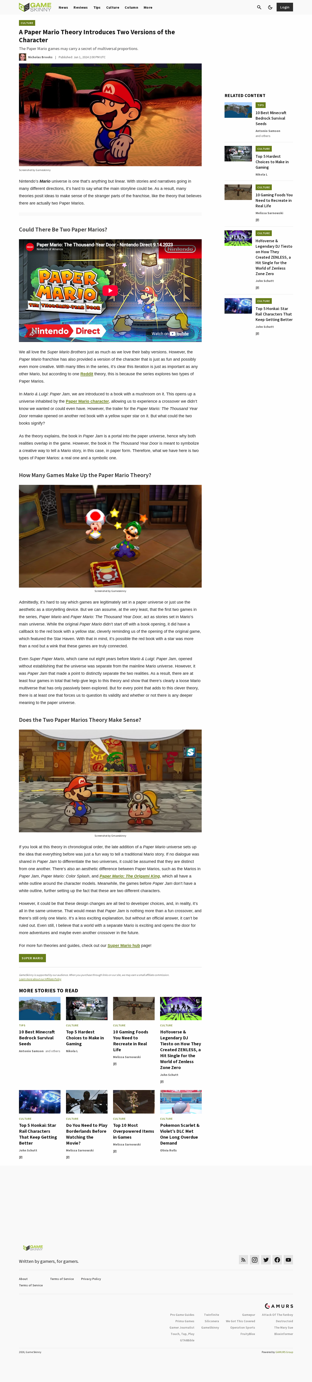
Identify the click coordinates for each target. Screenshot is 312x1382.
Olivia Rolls (168, 1150)
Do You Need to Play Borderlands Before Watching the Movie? (86, 1134)
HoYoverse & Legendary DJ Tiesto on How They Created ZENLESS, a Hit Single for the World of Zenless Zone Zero (180, 1049)
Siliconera (212, 1321)
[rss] (243, 1259)
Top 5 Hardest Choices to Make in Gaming (85, 1037)
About (23, 1279)
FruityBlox (248, 1334)
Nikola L (72, 1051)
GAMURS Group (284, 1352)
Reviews (81, 7)
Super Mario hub (124, 945)
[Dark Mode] (270, 7)
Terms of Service (62, 1279)
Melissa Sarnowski (127, 1057)
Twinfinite (211, 1315)
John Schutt (169, 1075)
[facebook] (277, 1259)
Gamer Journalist (181, 1327)
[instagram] (254, 1259)
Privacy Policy (91, 1279)
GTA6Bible (187, 1340)
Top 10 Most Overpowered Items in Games (133, 1131)
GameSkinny (210, 1327)
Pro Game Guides (182, 1315)
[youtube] (288, 1259)
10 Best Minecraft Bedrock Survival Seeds (37, 1037)
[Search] (259, 7)
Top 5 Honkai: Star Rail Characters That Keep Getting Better (38, 1134)
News (63, 7)
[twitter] (266, 1259)
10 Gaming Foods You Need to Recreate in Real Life (130, 1040)
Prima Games (184, 1321)
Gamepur (248, 1315)
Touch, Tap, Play (182, 1334)
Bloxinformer (283, 1334)
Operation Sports (242, 1327)
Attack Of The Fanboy (277, 1315)
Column (131, 7)
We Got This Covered (240, 1321)
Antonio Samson (31, 1051)
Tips (97, 7)
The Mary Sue (283, 1327)
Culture (112, 7)
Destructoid (284, 1321)
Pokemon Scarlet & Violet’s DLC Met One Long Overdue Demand (180, 1134)
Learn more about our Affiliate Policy (40, 979)
